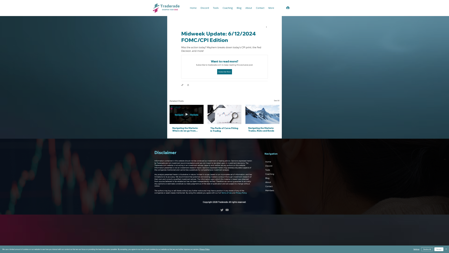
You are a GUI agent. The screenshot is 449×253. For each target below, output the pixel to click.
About (268, 182)
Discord (268, 166)
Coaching (269, 174)
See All (276, 101)
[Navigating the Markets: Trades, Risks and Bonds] (262, 114)
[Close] (446, 249)
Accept (438, 249)
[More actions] (266, 26)
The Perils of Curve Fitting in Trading (224, 129)
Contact (269, 186)
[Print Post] (188, 85)
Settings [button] (416, 249)
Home (268, 162)
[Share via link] (182, 85)
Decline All (427, 249)
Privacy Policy (241, 193)
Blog (267, 178)
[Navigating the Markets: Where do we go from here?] (187, 114)
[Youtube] (227, 210)
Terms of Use (226, 193)
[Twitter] (222, 210)
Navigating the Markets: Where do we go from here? (185, 129)
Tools (267, 170)
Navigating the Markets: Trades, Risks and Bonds (261, 129)
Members (269, 190)
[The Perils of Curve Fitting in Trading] (225, 114)
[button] (216, 8)
